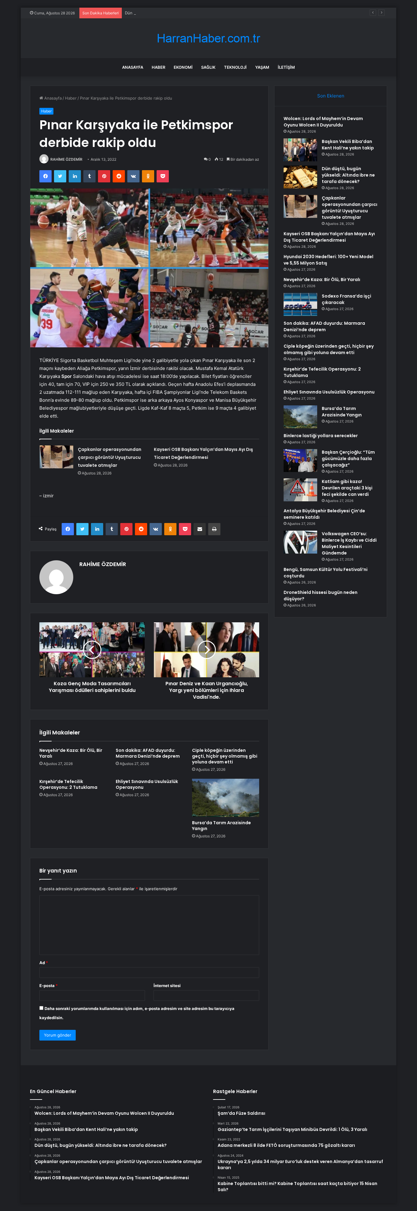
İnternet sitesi (167, 985)
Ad (43, 962)
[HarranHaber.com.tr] (208, 38)
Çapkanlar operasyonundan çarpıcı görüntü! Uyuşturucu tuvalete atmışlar (109, 457)
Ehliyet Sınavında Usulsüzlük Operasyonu (147, 784)
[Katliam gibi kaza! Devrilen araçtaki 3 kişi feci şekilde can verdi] (300, 489)
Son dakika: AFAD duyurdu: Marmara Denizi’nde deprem (148, 753)
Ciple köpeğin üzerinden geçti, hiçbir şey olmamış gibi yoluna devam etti (224, 756)
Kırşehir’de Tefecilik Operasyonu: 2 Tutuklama (68, 784)
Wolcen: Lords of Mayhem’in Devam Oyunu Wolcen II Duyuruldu (323, 121)
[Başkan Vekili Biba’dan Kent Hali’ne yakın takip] (300, 149)
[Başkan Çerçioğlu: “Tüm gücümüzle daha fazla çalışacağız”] (300, 460)
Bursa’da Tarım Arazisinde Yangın (221, 826)
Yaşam (262, 67)
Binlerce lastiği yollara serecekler (321, 436)
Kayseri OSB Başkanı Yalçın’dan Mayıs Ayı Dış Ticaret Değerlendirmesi (329, 237)
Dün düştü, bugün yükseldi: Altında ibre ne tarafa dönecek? (181, 12)
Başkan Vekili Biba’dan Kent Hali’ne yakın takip (348, 144)
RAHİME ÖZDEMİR (66, 159)
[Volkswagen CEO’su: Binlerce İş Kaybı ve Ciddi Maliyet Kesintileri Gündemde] (300, 542)
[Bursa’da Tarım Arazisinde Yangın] (225, 798)
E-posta (48, 985)
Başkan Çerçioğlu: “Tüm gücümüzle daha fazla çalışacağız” (348, 458)
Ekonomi (183, 67)
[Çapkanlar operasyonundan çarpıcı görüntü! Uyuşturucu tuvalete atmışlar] (56, 456)
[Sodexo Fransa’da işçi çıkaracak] (300, 304)
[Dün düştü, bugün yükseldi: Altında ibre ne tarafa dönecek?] (300, 177)
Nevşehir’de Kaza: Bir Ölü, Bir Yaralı (70, 753)
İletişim (286, 67)
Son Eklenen (330, 96)
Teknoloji (235, 67)
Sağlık (208, 67)
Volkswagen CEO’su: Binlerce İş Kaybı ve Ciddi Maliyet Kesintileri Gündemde (349, 543)
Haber (158, 67)
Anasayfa (132, 67)
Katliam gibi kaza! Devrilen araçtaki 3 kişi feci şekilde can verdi (347, 487)
